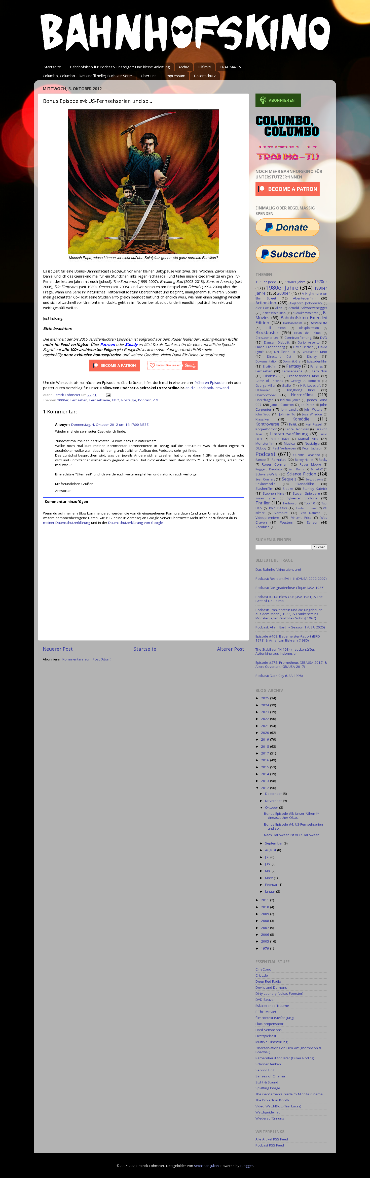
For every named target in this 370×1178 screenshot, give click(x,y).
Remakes (279, 459)
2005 (265, 941)
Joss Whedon (312, 414)
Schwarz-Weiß (266, 474)
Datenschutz (205, 75)
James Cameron (282, 405)
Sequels (289, 479)
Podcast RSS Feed (269, 1145)
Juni (268, 864)
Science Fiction (301, 474)
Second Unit (264, 1070)
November (274, 800)
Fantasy (293, 366)
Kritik (293, 424)
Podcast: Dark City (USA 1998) (279, 675)
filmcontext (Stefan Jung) (274, 1017)
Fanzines (316, 366)
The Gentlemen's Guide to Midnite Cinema (289, 1094)
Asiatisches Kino (274, 313)
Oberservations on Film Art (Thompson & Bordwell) (288, 1050)
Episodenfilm (317, 361)
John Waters (313, 409)
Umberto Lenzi (306, 508)
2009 (265, 914)
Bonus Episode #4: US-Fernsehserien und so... (293, 826)
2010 (265, 907)
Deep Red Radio (268, 981)
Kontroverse (267, 424)
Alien (278, 308)
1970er (320, 281)
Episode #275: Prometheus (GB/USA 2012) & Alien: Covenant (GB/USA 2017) (291, 664)
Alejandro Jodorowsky (305, 303)
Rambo (260, 460)
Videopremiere (267, 517)
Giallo (286, 385)
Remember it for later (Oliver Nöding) (285, 1058)
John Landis (289, 409)
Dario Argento (309, 342)
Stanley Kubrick (315, 488)
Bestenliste (318, 323)
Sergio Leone (314, 479)
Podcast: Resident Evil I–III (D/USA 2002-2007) (291, 578)
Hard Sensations (268, 1030)
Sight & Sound (266, 1082)
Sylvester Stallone (302, 498)
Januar (270, 891)
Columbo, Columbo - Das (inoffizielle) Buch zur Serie (87, 75)
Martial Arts (308, 438)
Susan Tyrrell (265, 498)
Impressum (175, 75)
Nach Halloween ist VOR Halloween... (293, 835)
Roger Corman (274, 464)
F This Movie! (265, 1011)
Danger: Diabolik (276, 342)
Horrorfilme (302, 395)
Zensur (312, 522)
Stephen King (273, 493)
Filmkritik (270, 376)
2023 (265, 712)
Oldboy (260, 448)
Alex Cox (262, 308)
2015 (265, 767)
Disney (312, 356)
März (269, 877)
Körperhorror (266, 429)
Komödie (300, 419)
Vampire (281, 512)
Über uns (149, 75)
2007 (265, 927)
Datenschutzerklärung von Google (135, 522)
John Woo (262, 414)
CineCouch (264, 969)
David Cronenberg (270, 347)
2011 (265, 900)
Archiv (183, 66)
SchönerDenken (268, 1064)
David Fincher (303, 347)
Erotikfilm (270, 366)
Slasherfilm (264, 488)
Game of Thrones (269, 381)
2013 (265, 780)
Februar (271, 884)
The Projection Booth (272, 1100)
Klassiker (262, 419)
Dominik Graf (292, 361)
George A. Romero (305, 381)
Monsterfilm (265, 443)
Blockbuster (266, 332)
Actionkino (265, 303)
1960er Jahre (295, 282)
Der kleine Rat (284, 352)
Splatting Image (267, 1088)
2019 (265, 739)
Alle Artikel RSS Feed (271, 1139)
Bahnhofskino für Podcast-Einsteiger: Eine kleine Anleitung (120, 66)
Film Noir (319, 371)
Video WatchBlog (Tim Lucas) (278, 1106)
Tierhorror (290, 503)
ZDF (156, 400)
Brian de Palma (307, 333)
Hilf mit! (204, 66)
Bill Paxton (276, 328)
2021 (265, 725)
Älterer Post (230, 649)
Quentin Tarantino (306, 455)
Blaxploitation (309, 328)
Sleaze (288, 488)
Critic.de (261, 975)
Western (286, 522)
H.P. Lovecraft (310, 385)
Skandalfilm (304, 483)
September (274, 843)
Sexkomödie (265, 483)
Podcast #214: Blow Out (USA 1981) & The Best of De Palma (289, 598)
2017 (265, 753)
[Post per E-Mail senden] (108, 394)
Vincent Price (301, 518)
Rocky (323, 460)
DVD (323, 337)
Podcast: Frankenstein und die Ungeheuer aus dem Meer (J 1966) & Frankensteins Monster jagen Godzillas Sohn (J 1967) (288, 614)
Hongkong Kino (300, 390)
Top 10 (309, 503)
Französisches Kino (303, 376)
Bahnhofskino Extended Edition (291, 320)
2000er (62, 400)
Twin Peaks (278, 508)
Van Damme (311, 513)
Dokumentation (266, 361)
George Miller (265, 385)
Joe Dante (307, 405)
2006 (265, 934)
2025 (265, 698)
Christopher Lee (267, 338)
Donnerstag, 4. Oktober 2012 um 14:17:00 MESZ (110, 424)
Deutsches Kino (314, 351)
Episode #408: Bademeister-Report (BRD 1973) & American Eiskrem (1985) (287, 638)
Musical (289, 443)
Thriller (262, 503)
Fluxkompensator (269, 1023)
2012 (265, 788)
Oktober (272, 807)
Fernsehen (78, 400)
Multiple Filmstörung (271, 1042)
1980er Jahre (282, 287)
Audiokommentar (305, 313)
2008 (265, 920)
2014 (265, 774)
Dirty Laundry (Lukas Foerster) (279, 993)
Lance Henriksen (297, 429)
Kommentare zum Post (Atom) (87, 659)
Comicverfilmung (298, 337)
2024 (265, 705)
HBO (115, 400)
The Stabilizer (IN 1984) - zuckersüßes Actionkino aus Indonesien (285, 651)
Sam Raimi (296, 469)
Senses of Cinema (270, 1076)
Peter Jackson (312, 448)
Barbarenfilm (292, 323)
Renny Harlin (304, 460)
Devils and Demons (271, 987)
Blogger (246, 1165)
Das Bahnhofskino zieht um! (278, 569)
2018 (265, 746)
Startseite (52, 66)
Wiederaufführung (269, 1118)
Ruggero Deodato (268, 469)
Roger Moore (310, 464)
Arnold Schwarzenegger (307, 308)
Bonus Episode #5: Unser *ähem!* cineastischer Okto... (291, 815)
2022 (265, 718)
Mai (268, 870)
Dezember (274, 793)
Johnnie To (287, 414)
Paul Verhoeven (284, 448)
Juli (267, 857)
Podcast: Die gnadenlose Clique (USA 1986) (289, 587)
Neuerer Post (58, 649)
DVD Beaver (265, 999)
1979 (265, 948)
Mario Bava (280, 439)
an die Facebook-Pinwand (207, 387)
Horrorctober (265, 395)
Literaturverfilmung (289, 434)
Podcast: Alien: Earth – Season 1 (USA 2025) (290, 627)
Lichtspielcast (265, 1036)
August (271, 850)
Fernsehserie (99, 400)
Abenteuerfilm (304, 298)
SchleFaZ (317, 469)
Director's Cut (279, 356)
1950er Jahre (265, 282)
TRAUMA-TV (230, 66)
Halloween (263, 390)
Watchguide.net (267, 1112)
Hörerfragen (264, 400)
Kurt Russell (314, 424)
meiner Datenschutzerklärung (66, 522)
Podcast (144, 400)
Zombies (262, 527)
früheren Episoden (210, 382)
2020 (265, 732)
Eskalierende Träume (272, 1005)
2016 (265, 760)
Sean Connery (265, 479)
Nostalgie (128, 400)
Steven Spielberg (306, 493)
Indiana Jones (290, 400)
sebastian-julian (206, 1165)
